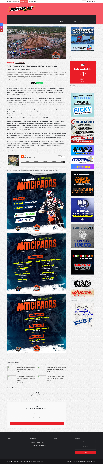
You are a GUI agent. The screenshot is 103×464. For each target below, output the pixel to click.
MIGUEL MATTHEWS (18, 168)
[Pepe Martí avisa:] (42, 368)
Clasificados (87, 461)
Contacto (77, 438)
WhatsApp (40, 83)
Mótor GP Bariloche (10, 168)
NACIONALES (33, 17)
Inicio (10, 17)
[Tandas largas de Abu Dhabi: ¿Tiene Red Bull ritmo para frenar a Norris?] (42, 377)
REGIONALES (24, 17)
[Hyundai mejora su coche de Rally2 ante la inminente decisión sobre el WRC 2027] (11, 368)
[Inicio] (21, 9)
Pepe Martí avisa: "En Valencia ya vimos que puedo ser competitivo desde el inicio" (56, 369)
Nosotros (55, 438)
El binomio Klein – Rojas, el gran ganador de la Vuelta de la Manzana (45, 1)
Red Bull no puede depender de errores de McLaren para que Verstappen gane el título (26, 378)
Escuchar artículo (20, 62)
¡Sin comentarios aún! (37, 395)
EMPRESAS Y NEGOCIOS (57, 17)
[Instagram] (1, 27)
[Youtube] (1, 30)
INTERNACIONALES (44, 17)
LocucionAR (40, 461)
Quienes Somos (80, 461)
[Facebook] (1, 24)
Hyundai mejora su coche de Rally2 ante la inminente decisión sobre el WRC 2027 (26, 369)
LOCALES (16, 17)
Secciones (70, 17)
